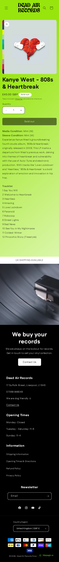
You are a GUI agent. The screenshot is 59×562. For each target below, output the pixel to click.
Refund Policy (13, 468)
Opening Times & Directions (21, 461)
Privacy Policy (13, 475)
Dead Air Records (24, 556)
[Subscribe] (48, 496)
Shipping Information (17, 454)
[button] (6, 8)
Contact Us (29, 362)
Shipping (18, 99)
